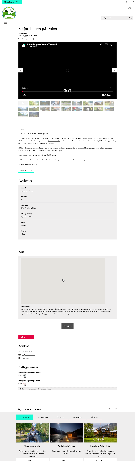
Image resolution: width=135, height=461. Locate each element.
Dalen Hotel (50, 150)
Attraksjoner (25, 417)
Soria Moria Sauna (66, 446)
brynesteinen (93, 138)
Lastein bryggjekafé (30, 143)
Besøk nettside (26, 358)
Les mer (23, 170)
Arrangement (43, 417)
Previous (109, 409)
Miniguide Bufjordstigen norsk (29, 380)
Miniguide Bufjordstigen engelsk (29, 372)
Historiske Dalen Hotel (100, 446)
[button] (63, 280)
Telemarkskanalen (54, 141)
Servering (60, 417)
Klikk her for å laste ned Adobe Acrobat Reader (34, 389)
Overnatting (77, 417)
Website (67, 326)
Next (116, 409)
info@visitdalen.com (28, 355)
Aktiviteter (94, 417)
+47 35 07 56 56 (27, 351)
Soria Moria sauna (25, 155)
